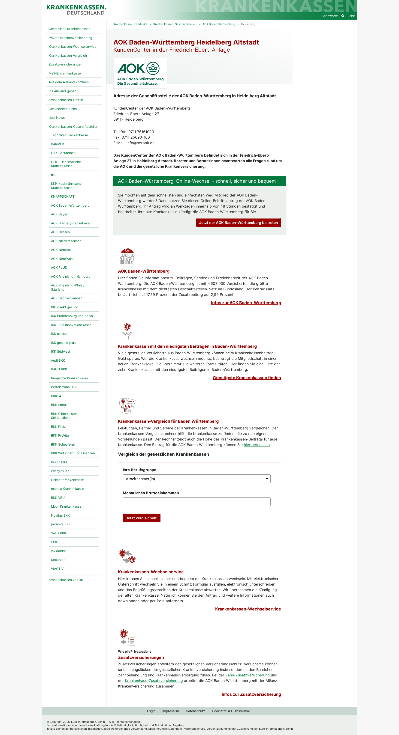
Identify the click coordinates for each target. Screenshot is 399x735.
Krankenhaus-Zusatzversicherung (154, 680)
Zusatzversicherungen (141, 657)
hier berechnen (257, 444)
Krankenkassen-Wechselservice (151, 571)
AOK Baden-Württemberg (143, 271)
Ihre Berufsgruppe (139, 469)
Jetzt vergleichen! (141, 518)
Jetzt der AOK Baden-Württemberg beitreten (238, 222)
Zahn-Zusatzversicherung (247, 675)
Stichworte (330, 16)
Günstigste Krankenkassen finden (247, 377)
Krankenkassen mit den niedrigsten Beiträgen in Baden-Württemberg (187, 346)
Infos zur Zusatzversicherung (251, 694)
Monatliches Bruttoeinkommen (151, 493)
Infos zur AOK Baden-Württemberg (246, 302)
